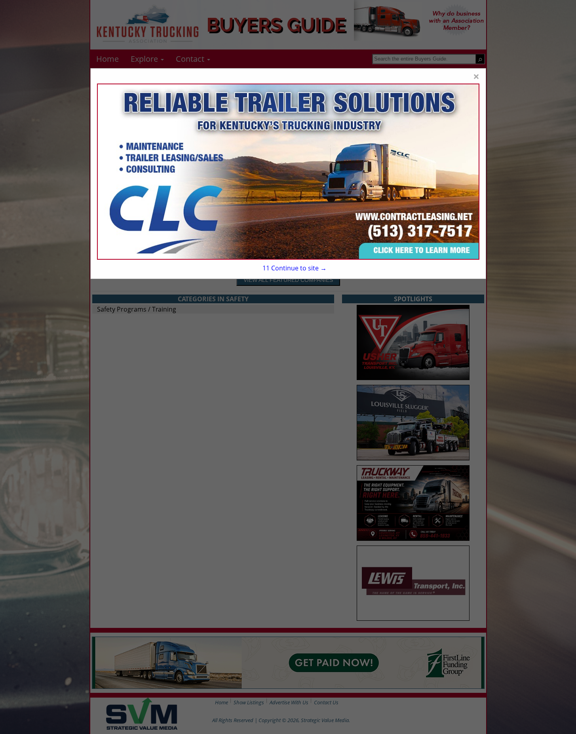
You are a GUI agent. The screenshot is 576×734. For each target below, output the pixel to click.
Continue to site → (294, 268)
